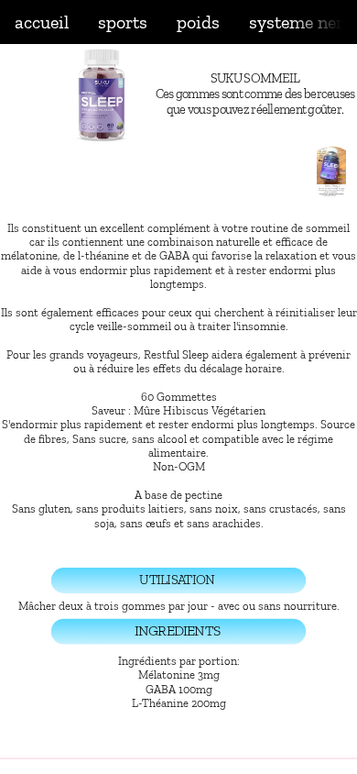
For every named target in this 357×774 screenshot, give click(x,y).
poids (198, 22)
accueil (42, 22)
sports (122, 22)
